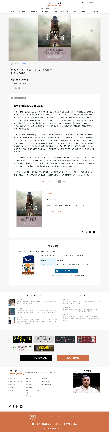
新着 (12, 11)
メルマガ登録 (73, 358)
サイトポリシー (14, 379)
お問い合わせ (13, 390)
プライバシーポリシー (16, 381)
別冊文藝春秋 (47, 384)
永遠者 (49, 194)
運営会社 (12, 384)
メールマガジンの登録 (72, 275)
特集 (75, 11)
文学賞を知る (45, 11)
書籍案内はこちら (36, 358)
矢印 (56, 326)
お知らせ (12, 387)
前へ (49, 181)
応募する (63, 271)
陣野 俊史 (14, 80)
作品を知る (34, 11)
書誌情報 (95, 11)
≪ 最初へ (43, 181)
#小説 (18, 88)
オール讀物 (46, 381)
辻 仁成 (16, 98)
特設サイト (84, 11)
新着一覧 (28, 379)
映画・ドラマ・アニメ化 (61, 11)
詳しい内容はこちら (54, 211)
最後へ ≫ (66, 181)
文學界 (45, 379)
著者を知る (22, 11)
